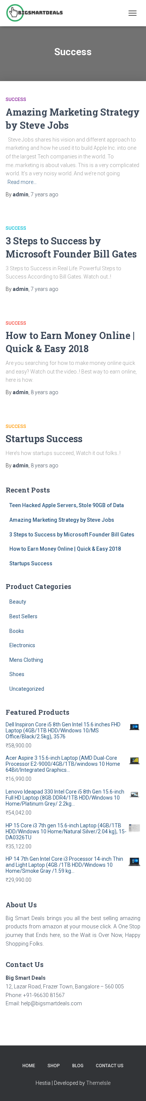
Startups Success (44, 438)
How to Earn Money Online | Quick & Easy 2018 (65, 549)
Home (28, 1065)
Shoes (16, 674)
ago (44, 194)
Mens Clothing (26, 660)
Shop (54, 1065)
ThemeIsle (98, 1083)
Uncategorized (26, 689)
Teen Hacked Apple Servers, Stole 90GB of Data (66, 505)
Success (16, 99)
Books (16, 631)
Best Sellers (23, 616)
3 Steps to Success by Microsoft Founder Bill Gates (71, 535)
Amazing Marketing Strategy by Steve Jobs (61, 520)
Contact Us (110, 1065)
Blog (77, 1065)
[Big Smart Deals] (37, 13)
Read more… (22, 182)
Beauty (17, 602)
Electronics (22, 645)
